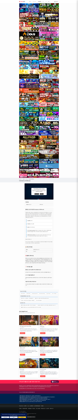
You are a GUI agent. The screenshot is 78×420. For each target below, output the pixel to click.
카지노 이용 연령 (38, 408)
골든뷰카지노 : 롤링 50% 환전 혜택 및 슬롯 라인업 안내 (42, 298)
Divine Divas (42, 326)
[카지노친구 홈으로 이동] (22, 1)
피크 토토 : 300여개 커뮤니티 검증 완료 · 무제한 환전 (27, 300)
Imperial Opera (28, 293)
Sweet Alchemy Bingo (42, 293)
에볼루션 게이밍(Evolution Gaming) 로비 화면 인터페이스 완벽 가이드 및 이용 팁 (31, 307)
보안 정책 (47, 408)
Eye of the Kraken (43, 369)
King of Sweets (48, 293)
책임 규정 (33, 408)
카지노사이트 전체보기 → (39, 300)
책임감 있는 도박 (43, 408)
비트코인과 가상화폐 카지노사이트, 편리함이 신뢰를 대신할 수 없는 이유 (46, 305)
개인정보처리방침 (24, 408)
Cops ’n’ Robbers (54, 293)
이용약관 (20, 408)
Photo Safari (22, 369)
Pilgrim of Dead (22, 347)
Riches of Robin (42, 347)
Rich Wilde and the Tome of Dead (25, 326)
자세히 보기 (22, 354)
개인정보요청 (30, 408)
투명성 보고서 (51, 408)
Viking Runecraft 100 (34, 293)
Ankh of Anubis (23, 293)
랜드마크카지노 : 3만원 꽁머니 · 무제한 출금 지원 (27, 298)
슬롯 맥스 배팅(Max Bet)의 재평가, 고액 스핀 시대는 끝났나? (28, 305)
